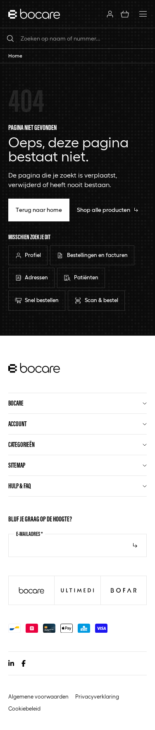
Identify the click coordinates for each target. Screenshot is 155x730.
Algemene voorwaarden (38, 697)
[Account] (110, 14)
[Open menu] (143, 14)
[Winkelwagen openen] (124, 14)
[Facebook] (23, 663)
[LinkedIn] (11, 663)
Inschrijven (135, 545)
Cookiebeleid (24, 709)
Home (15, 56)
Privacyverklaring (97, 697)
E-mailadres (29, 534)
